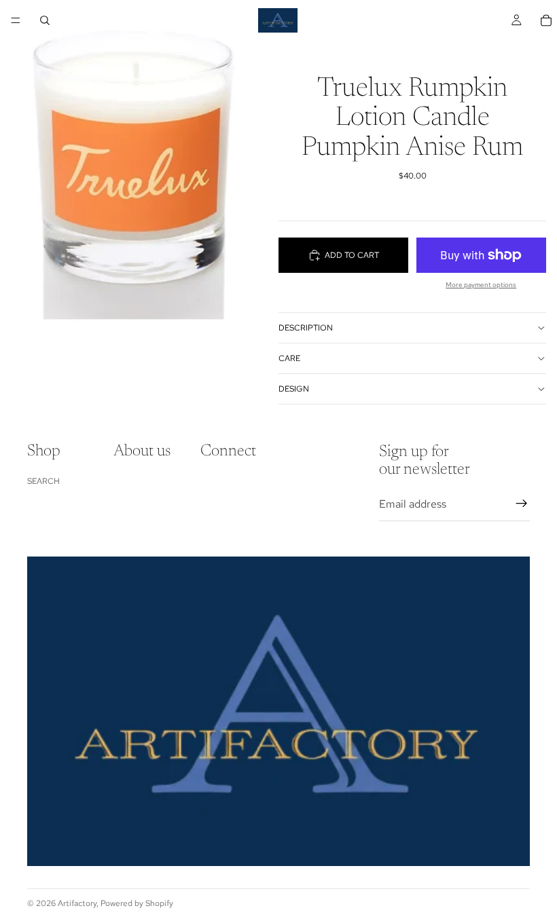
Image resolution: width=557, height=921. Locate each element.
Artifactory (77, 903)
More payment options (481, 284)
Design (293, 388)
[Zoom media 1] (139, 174)
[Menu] (15, 20)
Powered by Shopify (137, 903)
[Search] (45, 20)
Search (43, 481)
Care (289, 358)
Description (305, 327)
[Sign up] (521, 504)
